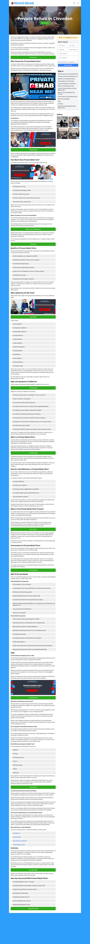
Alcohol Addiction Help (19, 844)
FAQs (59, 101)
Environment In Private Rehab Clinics (67, 96)
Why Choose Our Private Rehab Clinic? (68, 74)
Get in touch (45, 23)
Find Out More (33, 150)
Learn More (33, 317)
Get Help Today (33, 453)
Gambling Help (17, 837)
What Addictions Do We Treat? (66, 81)
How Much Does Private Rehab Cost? (68, 76)
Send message (68, 65)
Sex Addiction (16, 833)
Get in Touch (33, 57)
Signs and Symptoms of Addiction (67, 83)
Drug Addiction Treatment (20, 841)
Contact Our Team (33, 908)
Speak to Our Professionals (33, 229)
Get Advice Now (33, 698)
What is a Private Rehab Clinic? (66, 86)
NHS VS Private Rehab (64, 99)
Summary (60, 103)
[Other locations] (74, 3)
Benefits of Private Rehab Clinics (66, 79)
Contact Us (33, 244)
